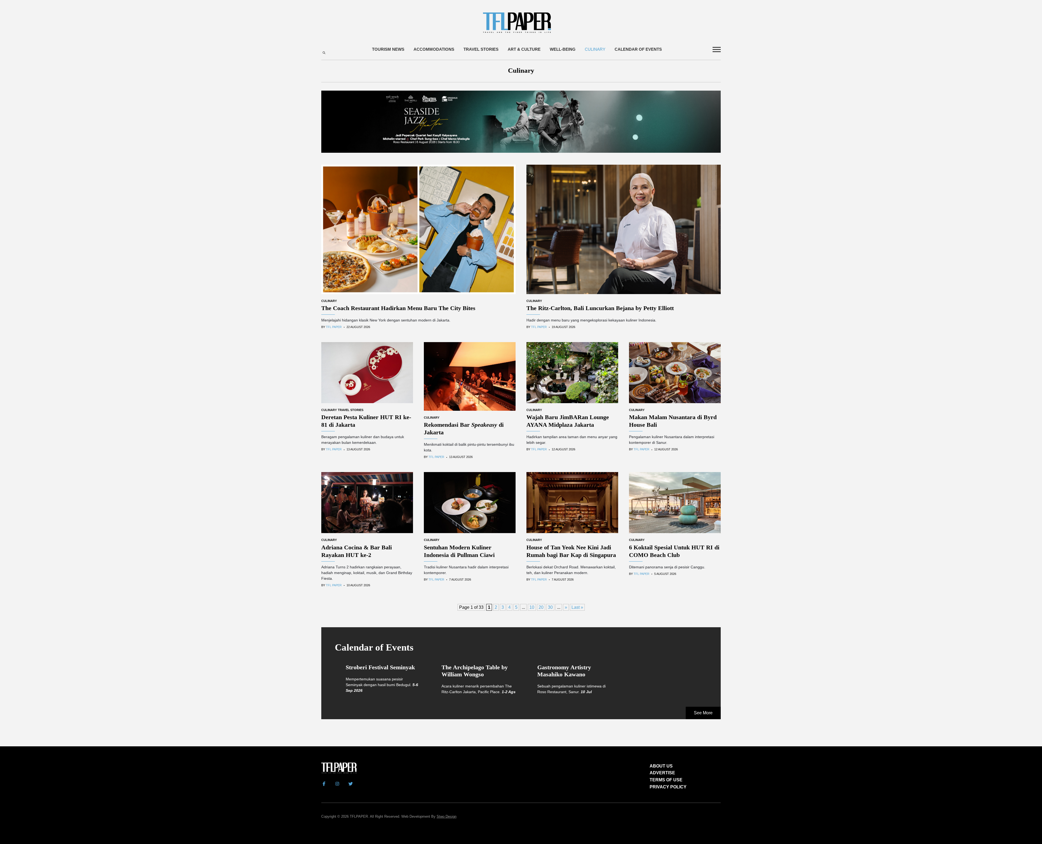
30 (550, 607)
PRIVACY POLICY (668, 787)
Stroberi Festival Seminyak (380, 667)
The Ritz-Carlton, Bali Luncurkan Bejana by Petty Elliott (600, 308)
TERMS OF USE (666, 780)
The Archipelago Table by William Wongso (474, 671)
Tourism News (388, 49)
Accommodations (434, 49)
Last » (577, 607)
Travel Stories (480, 49)
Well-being (563, 49)
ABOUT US (661, 766)
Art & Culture (524, 49)
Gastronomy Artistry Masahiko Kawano (564, 671)
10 (531, 607)
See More (703, 713)
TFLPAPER (359, 816)
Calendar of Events (638, 49)
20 (541, 607)
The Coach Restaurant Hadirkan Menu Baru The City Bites (398, 308)
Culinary (595, 49)
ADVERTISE (662, 772)
